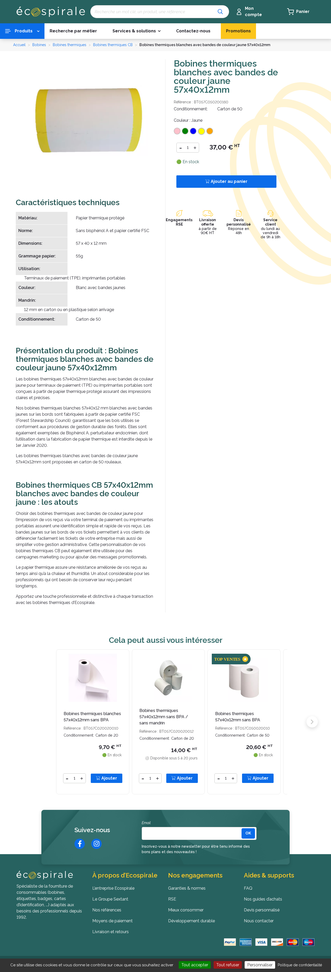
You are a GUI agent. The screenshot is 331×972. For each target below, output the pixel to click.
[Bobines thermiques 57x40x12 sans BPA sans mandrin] (168, 677)
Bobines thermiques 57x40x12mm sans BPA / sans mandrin (163, 716)
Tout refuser (227, 964)
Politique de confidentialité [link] (300, 965)
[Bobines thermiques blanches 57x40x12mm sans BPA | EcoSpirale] (93, 677)
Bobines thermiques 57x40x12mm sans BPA (237, 716)
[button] (136, 31)
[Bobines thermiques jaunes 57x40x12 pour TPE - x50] (89, 120)
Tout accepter (194, 964)
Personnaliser (260, 964)
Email (146, 823)
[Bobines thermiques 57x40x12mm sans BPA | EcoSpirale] (244, 677)
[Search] (220, 11)
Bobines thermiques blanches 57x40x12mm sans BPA (92, 716)
